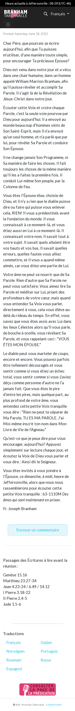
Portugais (49, 651)
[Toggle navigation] (8, 24)
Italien (46, 642)
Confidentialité (54, 704)
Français (13, 642)
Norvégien (15, 651)
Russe (46, 660)
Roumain (13, 660)
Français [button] (58, 13)
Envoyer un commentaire (37, 530)
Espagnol (14, 668)
